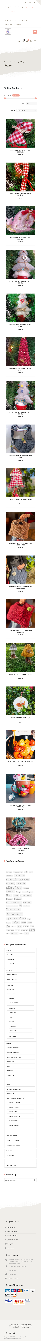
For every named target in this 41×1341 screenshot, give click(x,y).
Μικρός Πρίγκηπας (28, 892)
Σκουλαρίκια (13, 1036)
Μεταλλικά (13, 1030)
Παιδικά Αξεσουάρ (13, 902)
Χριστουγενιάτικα (16, 918)
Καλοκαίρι (26, 888)
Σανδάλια (26, 906)
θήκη (8, 926)
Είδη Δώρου (13, 887)
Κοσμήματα (11, 994)
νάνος (7, 933)
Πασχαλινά (27, 902)
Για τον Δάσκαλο (14, 1116)
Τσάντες (10, 954)
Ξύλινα (15, 895)
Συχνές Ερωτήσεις (20, 16)
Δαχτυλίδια (12, 1012)
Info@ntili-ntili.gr (13, 1278)
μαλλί (32, 929)
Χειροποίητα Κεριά (13, 1140)
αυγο (29, 919)
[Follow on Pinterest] (34, 2)
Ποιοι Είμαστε (9, 16)
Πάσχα (9, 899)
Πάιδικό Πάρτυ (25, 895)
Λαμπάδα (10, 891)
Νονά (8, 895)
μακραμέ (24, 930)
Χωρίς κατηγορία (11, 1165)
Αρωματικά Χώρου (13, 1052)
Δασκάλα (21, 883)
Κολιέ (11, 1017)
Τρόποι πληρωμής (10, 20)
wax (30, 872)
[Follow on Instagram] (30, 2)
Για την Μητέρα (14, 1107)
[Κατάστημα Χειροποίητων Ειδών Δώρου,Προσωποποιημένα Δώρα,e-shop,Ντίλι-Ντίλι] (8, 31)
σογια (27, 933)
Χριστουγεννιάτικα (13, 1145)
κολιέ (32, 926)
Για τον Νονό (13, 1120)
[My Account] (19, 41)
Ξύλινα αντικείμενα (14, 1080)
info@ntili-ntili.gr (28, 7)
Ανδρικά (11, 998)
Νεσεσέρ (11, 963)
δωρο (23, 922)
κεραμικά (26, 926)
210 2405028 (11, 11)
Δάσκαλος (10, 883)
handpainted (18, 872)
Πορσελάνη (11, 1093)
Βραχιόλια (12, 1008)
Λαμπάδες (10, 1155)
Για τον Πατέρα (14, 1125)
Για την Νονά (13, 1111)
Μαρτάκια (10, 1075)
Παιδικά (17, 899)
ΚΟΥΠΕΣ (10, 1070)
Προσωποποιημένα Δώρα (15, 1098)
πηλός (21, 933)
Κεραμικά (10, 1061)
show (35, 41)
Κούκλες (10, 1066)
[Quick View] (24, 153)
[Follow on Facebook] (26, 2)
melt (25, 872)
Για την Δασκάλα (14, 1102)
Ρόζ (20, 906)
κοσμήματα (10, 930)
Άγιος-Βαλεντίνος (13, 1048)
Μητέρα (18, 892)
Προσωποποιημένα (11, 906)
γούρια (15, 922)
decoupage (9, 872)
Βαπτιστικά (9, 970)
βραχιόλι (8, 922)
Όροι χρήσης (8, 24)
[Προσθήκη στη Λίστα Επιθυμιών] (28, 154)
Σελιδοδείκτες (12, 1136)
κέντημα (14, 926)
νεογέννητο (14, 933)
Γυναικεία (20, 875)
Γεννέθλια (9, 876)
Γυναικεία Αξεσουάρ (17, 879)
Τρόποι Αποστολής (22, 20)
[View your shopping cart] (27, 41)
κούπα (17, 930)
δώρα (30, 923)
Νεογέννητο (13, 1130)
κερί (19, 926)
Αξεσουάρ (9, 950)
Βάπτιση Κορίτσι (12, 979)
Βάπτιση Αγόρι (12, 974)
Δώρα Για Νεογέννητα (14, 1057)
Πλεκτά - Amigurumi (14, 1089)
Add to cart (16, 153)
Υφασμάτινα (13, 909)
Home (6, 62)
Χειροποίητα (14, 914)
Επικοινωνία (17, 24)
